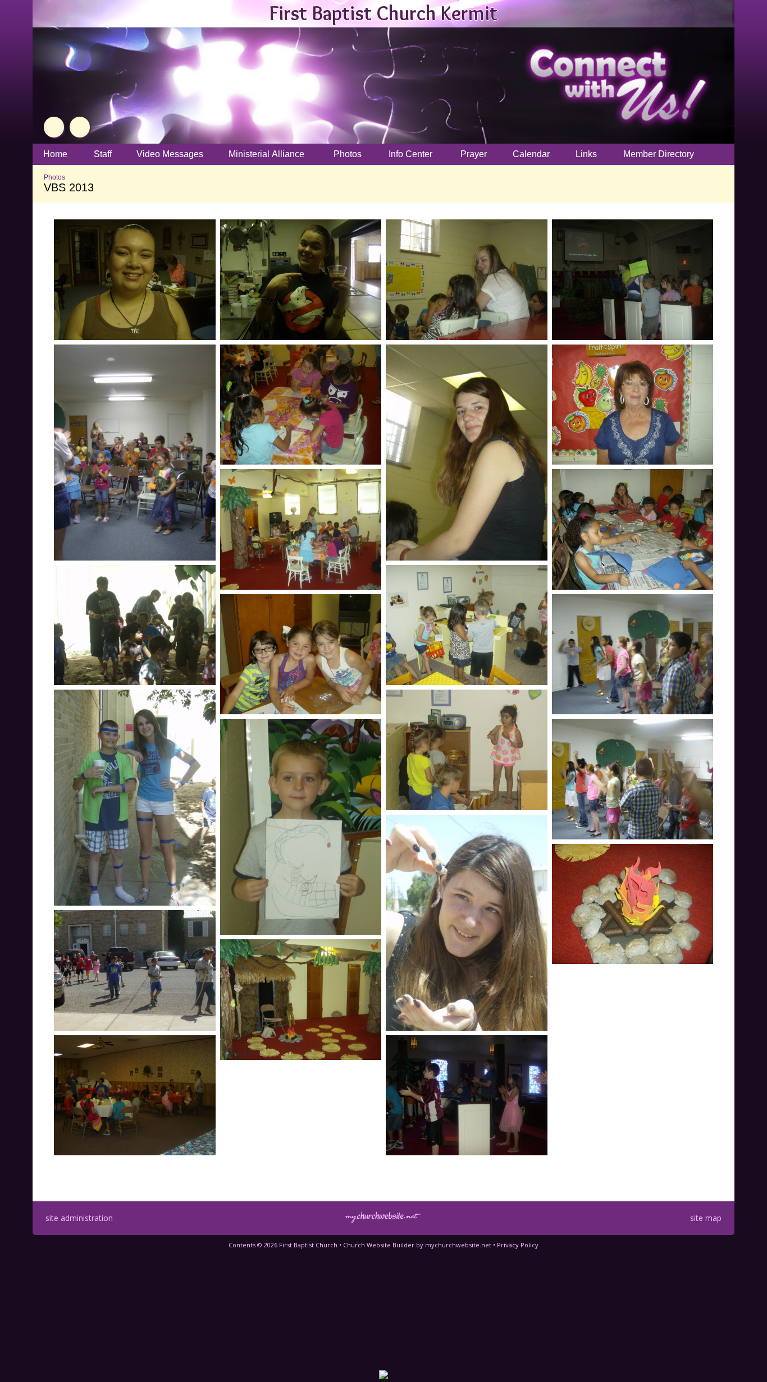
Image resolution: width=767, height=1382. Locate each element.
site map (706, 1218)
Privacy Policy (517, 1245)
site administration (79, 1218)
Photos (54, 177)
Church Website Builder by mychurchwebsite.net (417, 1245)
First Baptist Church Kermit (383, 13)
